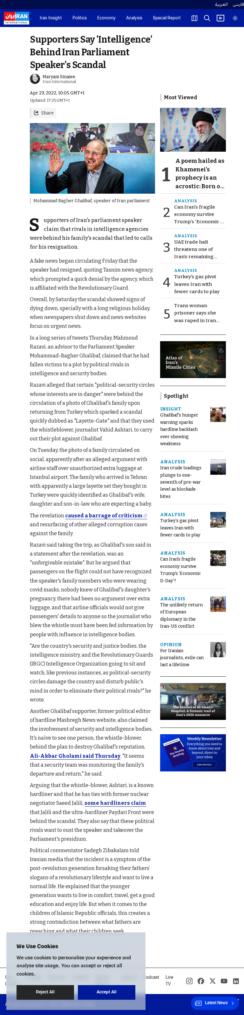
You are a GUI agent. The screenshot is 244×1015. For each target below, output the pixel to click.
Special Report (167, 18)
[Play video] (220, 18)
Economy (106, 18)
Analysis (134, 18)
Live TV (169, 981)
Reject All (45, 992)
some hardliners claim (115, 803)
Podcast (151, 977)
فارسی (238, 4)
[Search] (207, 18)
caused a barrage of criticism (104, 516)
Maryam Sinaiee (59, 76)
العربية (221, 4)
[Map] (194, 18)
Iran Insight (51, 18)
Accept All (107, 992)
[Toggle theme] (235, 18)
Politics (79, 18)
